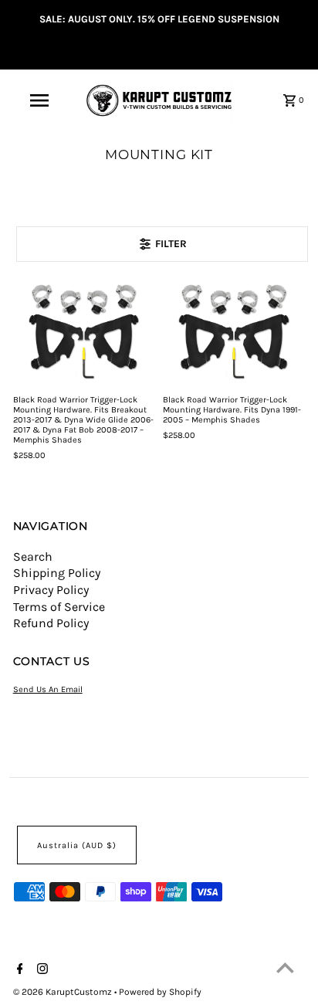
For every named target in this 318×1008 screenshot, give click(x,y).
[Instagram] (40, 970)
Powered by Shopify (160, 991)
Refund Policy (51, 623)
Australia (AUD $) (77, 845)
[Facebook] (18, 970)
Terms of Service (59, 606)
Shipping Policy (56, 572)
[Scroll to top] (285, 967)
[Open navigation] (40, 100)
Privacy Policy (51, 589)
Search (32, 556)
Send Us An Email (48, 689)
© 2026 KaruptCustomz (63, 991)
